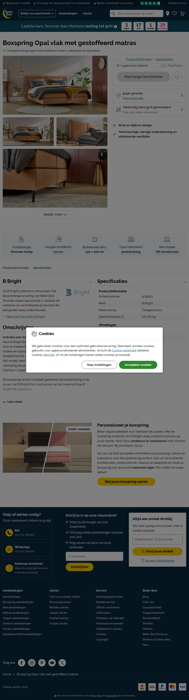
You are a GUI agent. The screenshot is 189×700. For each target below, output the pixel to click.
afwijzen (49, 355)
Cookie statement (124, 350)
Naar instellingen (99, 365)
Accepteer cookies (138, 365)
